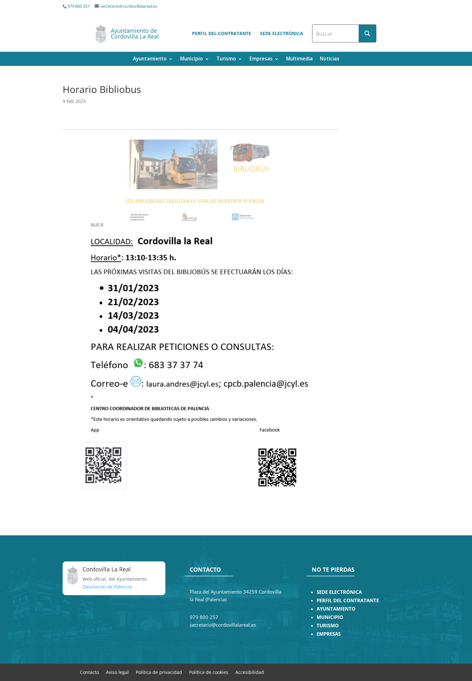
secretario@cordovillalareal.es (128, 6)
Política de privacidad (159, 672)
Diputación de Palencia (107, 587)
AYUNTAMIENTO (336, 608)
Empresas (261, 59)
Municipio (191, 59)
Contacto (89, 672)
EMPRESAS (329, 634)
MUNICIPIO (330, 617)
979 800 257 (78, 6)
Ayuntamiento (150, 59)
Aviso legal (117, 672)
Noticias (329, 59)
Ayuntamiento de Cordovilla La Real (135, 33)
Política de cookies (208, 672)
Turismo (226, 59)
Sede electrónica (281, 33)
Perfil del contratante (221, 33)
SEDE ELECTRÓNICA (339, 592)
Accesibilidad (249, 672)
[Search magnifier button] (367, 33)
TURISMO (328, 625)
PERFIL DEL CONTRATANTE (348, 600)
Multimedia (299, 59)
